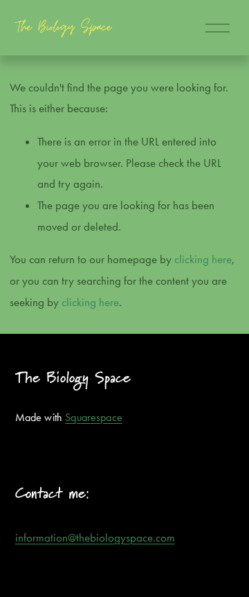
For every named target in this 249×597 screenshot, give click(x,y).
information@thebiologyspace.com (95, 537)
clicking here (203, 259)
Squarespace (93, 417)
